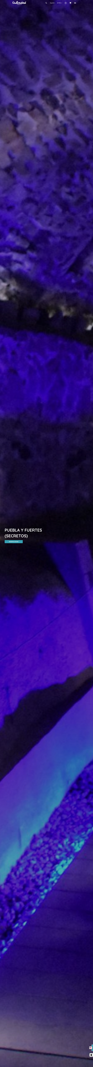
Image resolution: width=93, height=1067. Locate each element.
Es (52, 3)
